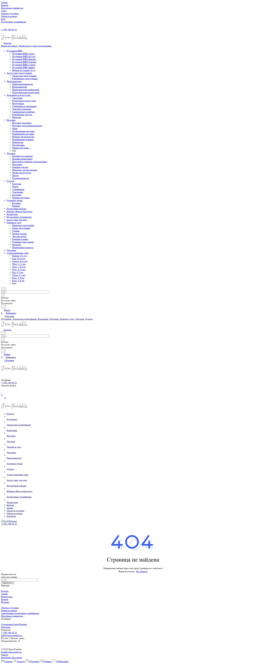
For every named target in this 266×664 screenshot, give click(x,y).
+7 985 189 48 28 (9, 29)
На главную (141, 571)
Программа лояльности (12, 616)
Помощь (5, 602)
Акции (4, 594)
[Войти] (2, 392)
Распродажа (6, 596)
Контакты (5, 627)
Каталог (5, 591)
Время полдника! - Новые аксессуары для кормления (26, 46)
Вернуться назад (126, 571)
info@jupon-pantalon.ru (11, 635)
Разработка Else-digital (11, 657)
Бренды (4, 599)
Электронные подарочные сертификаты (20, 613)
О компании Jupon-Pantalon (14, 624)
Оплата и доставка (10, 607)
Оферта (4, 654)
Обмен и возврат (9, 610)
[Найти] (3, 306)
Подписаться (7, 583)
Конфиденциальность (11, 652)
